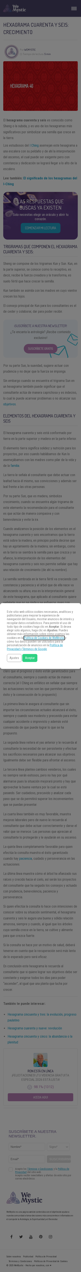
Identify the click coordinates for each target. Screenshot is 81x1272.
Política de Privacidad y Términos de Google (35, 647)
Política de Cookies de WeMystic (44, 638)
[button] (14, 658)
